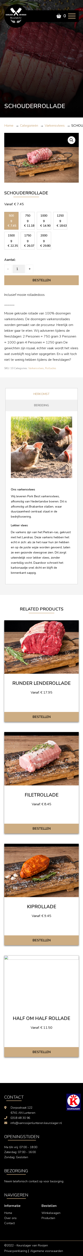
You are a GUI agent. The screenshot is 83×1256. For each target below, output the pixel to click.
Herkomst (41, 394)
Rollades (50, 368)
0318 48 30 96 (20, 1118)
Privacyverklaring (15, 1251)
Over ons (10, 1218)
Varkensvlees (36, 368)
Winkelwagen (51, 1213)
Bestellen (42, 280)
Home (8, 1213)
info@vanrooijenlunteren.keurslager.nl (36, 1123)
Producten (48, 1218)
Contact (9, 1223)
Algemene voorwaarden (46, 1251)
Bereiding (41, 405)
